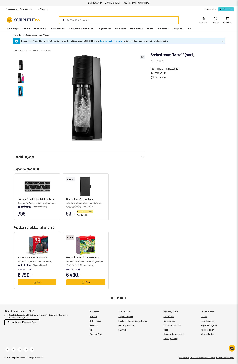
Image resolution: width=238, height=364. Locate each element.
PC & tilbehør (40, 28)
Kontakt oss (169, 317)
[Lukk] (222, 41)
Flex (91, 330)
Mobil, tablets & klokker (80, 28)
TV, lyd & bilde (104, 28)
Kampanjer (178, 28)
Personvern (184, 358)
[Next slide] (142, 98)
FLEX (190, 28)
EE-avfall (122, 330)
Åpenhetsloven (207, 330)
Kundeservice (169, 321)
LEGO (150, 28)
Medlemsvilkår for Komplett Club (132, 321)
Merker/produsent (126, 325)
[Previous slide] (31, 98)
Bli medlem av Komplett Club (22, 322)
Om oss (204, 317)
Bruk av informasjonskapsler (202, 358)
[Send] (63, 20)
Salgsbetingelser (125, 317)
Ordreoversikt (95, 321)
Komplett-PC (58, 28)
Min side (93, 317)
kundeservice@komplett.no (111, 41)
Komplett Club (96, 334)
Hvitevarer (120, 28)
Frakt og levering (171, 339)
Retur (166, 330)
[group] (87, 98)
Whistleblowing (207, 334)
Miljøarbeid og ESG (209, 325)
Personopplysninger (225, 358)
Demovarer (163, 28)
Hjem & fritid (136, 28)
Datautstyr (12, 28)
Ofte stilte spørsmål (172, 325)
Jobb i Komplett (207, 321)
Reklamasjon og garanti (174, 334)
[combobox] (119, 20)
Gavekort (93, 325)
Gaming (26, 28)
